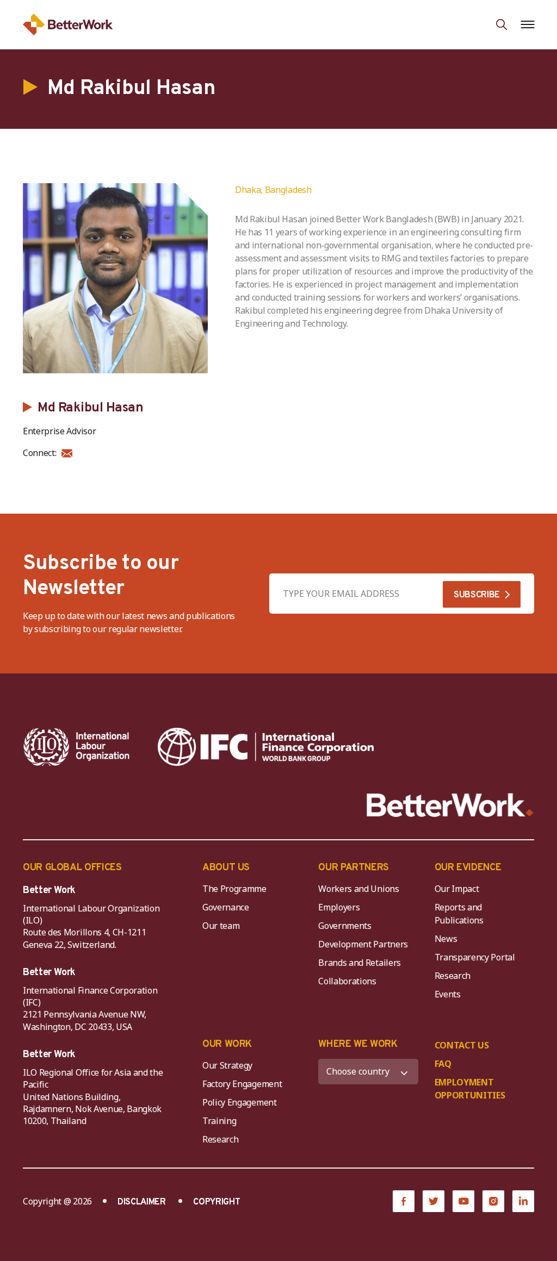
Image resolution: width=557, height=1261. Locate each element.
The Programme (234, 889)
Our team (220, 926)
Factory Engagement (242, 1084)
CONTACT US (462, 1045)
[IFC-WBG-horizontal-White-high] (266, 747)
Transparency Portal (475, 957)
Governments (344, 926)
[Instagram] (493, 1201)
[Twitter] (433, 1201)
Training (219, 1121)
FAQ (443, 1064)
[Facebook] (403, 1201)
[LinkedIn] (523, 1201)
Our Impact (457, 889)
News (446, 939)
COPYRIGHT (216, 1202)
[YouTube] (463, 1201)
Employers (339, 907)
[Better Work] (450, 805)
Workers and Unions (358, 889)
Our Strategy (227, 1065)
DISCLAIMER (141, 1202)
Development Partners (363, 944)
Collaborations (347, 981)
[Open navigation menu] (527, 24)
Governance (225, 907)
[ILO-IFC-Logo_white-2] (77, 747)
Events (448, 994)
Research (453, 976)
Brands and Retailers (359, 963)
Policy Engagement (241, 1102)
